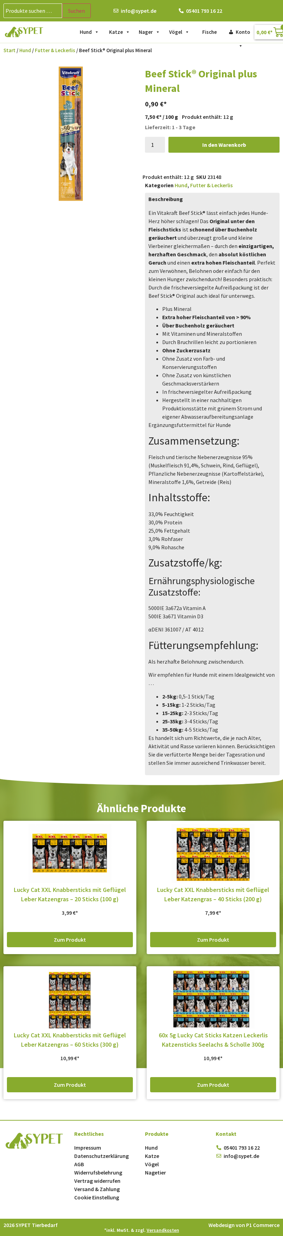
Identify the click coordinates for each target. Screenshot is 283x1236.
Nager (146, 32)
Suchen (76, 10)
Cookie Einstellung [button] (96, 1197)
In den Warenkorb (224, 144)
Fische (209, 32)
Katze (116, 32)
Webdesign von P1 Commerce (244, 1224)
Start (9, 50)
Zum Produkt (70, 939)
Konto (243, 32)
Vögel (175, 32)
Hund (86, 32)
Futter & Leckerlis (55, 50)
